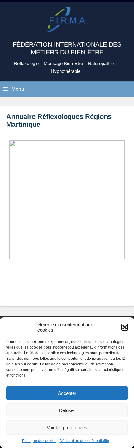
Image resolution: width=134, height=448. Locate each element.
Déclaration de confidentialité (84, 441)
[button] (125, 327)
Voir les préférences (67, 427)
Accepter (67, 393)
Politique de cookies (39, 441)
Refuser (67, 410)
